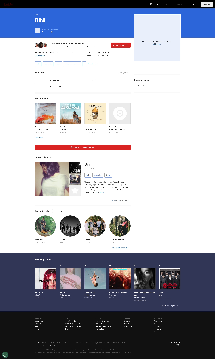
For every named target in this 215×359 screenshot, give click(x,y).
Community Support (72, 324)
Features (38, 329)
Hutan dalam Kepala (43, 127)
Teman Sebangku (41, 129)
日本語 (75, 342)
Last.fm (11, 4)
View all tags (92, 64)
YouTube (157, 331)
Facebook (158, 321)
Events (169, 4)
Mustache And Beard (117, 129)
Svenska (107, 342)
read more (100, 192)
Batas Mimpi (114, 127)
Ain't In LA (39, 292)
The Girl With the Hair (118, 239)
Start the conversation (84, 147)
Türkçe (114, 342)
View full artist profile (120, 201)
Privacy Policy (79, 350)
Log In (193, 4)
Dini (87, 164)
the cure (63, 292)
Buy (39, 120)
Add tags (84, 63)
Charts (179, 4)
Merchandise (99, 329)
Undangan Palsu (57, 86)
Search (151, 4)
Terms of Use (69, 350)
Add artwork (157, 44)
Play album (45, 113)
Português (90, 342)
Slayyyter (112, 295)
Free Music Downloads (102, 326)
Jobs (37, 326)
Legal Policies (89, 350)
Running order (123, 72)
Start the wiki (40, 56)
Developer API (99, 324)
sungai (62, 239)
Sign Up (206, 4)
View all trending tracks (169, 306)
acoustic (48, 64)
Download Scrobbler (102, 321)
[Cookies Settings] (5, 355)
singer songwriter (72, 64)
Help (66, 329)
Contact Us (39, 324)
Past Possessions (67, 127)
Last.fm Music (112, 350)
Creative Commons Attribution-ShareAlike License (94, 352)
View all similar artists (120, 248)
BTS (160, 295)
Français (60, 342)
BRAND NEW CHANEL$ (118, 292)
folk (38, 64)
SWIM (161, 292)
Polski (82, 342)
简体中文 (121, 342)
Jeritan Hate (55, 80)
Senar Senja (40, 239)
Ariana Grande (139, 297)
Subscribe (128, 326)
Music (159, 4)
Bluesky (157, 326)
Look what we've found (94, 127)
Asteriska (63, 129)
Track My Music (70, 321)
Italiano (68, 342)
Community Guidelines (73, 326)
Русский (98, 342)
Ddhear (87, 239)
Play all (59, 211)
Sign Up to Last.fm (120, 45)
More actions (37, 30)
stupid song (89, 292)
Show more (39, 138)
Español (52, 342)
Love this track (47, 80)
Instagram (158, 329)
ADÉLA (37, 295)
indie (58, 64)
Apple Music (142, 86)
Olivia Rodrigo (65, 295)
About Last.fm (40, 321)
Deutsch (45, 342)
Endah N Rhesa (90, 129)
